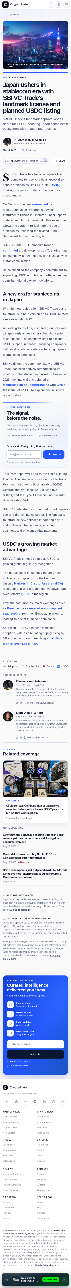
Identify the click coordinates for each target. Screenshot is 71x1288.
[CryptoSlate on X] (7, 1102)
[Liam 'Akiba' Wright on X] (17, 737)
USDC (55, 185)
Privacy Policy (26, 1234)
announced (40, 204)
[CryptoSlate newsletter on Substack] (25, 1102)
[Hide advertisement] (64, 1279)
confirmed (10, 250)
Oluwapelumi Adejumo (32, 140)
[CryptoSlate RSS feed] (63, 1102)
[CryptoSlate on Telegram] (35, 1102)
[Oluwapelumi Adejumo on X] (17, 703)
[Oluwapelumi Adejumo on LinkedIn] (21, 703)
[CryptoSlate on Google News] (16, 1102)
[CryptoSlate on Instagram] (54, 1102)
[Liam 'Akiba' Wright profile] (8, 716)
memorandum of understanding (26, 384)
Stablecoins (17, 78)
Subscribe (35, 1054)
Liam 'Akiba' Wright (29, 712)
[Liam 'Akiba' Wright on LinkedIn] (21, 737)
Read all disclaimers (45, 1265)
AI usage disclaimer (21, 910)
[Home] (4, 14)
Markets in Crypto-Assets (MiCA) (38, 583)
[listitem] (10, 666)
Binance (13, 608)
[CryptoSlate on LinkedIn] (44, 1102)
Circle (61, 384)
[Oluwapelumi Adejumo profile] (8, 685)
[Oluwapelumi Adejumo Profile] (7, 141)
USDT (25, 594)
